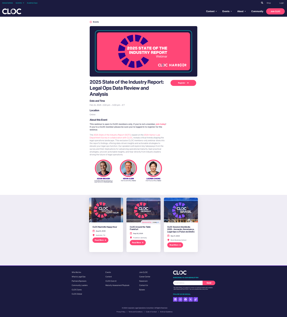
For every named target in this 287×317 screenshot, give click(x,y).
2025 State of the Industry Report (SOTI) (112, 135)
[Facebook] (185, 299)
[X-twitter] (190, 299)
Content (210, 11)
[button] (262, 3)
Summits (19, 3)
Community (257, 11)
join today (161, 124)
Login (281, 3)
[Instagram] (180, 299)
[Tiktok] (195, 299)
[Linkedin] (175, 299)
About (240, 11)
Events (226, 11)
